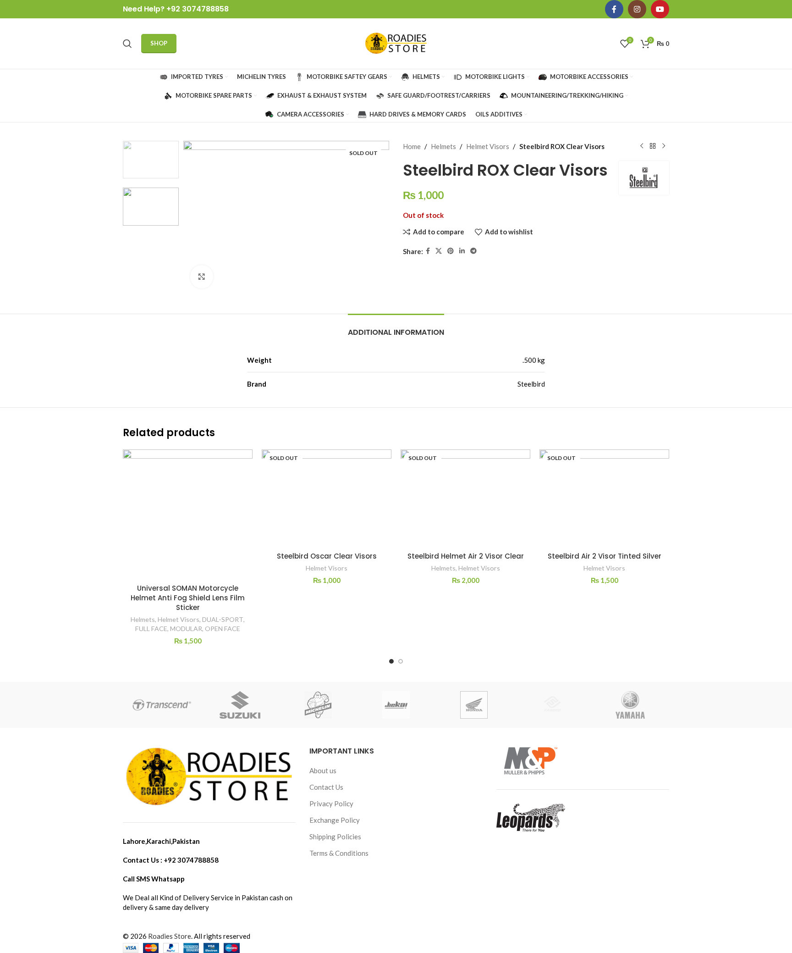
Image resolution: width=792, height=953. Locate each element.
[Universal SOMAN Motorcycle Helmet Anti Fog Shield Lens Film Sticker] (188, 514)
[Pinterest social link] (450, 251)
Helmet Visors (487, 146)
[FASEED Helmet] (552, 705)
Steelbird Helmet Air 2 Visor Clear (465, 556)
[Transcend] (162, 705)
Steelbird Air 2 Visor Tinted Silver (604, 556)
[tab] (396, 328)
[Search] (127, 43)
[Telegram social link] (473, 251)
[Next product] (663, 146)
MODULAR (186, 628)
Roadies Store (169, 936)
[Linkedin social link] (462, 251)
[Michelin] (318, 705)
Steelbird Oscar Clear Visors (327, 556)
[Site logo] (396, 43)
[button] (391, 661)
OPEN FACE (222, 628)
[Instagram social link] (637, 9)
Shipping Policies (335, 836)
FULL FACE (151, 628)
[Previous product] (641, 146)
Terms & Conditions (338, 853)
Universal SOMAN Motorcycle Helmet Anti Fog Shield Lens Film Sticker (188, 597)
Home (412, 146)
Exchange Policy (334, 820)
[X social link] (439, 251)
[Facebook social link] (614, 9)
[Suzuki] (240, 705)
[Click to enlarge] (201, 276)
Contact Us (326, 787)
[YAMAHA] (630, 705)
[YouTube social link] (660, 9)
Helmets (443, 146)
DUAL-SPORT (222, 619)
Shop (158, 43)
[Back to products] (652, 146)
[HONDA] (474, 705)
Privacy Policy (331, 803)
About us (322, 770)
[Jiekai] (396, 705)
